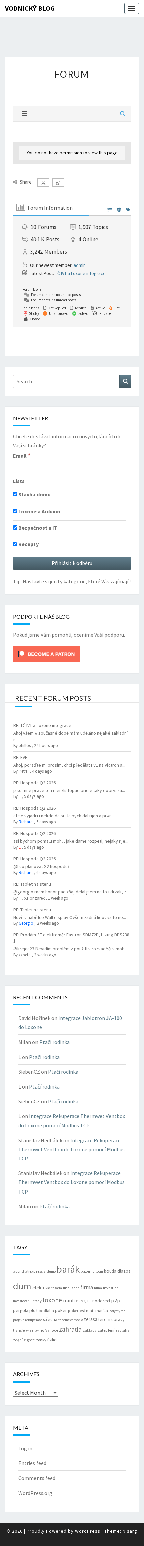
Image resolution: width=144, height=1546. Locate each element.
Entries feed (32, 1463)
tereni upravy (111, 1319)
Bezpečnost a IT (37, 527)
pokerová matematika (88, 1310)
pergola (20, 1310)
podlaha (46, 1310)
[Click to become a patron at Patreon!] (46, 653)
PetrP (24, 771)
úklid (52, 1340)
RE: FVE (20, 757)
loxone (52, 1300)
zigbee (29, 1339)
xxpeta (25, 955)
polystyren (117, 1311)
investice (110, 1288)
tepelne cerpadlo (70, 1320)
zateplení (106, 1330)
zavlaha (122, 1330)
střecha (50, 1319)
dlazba (124, 1271)
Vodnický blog (30, 8)
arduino (50, 1271)
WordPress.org (35, 1493)
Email (22, 455)
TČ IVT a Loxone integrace (80, 273)
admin (80, 265)
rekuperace (33, 1320)
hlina (98, 1288)
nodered (101, 1301)
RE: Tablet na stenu (32, 884)
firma (86, 1287)
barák (68, 1269)
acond (18, 1271)
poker (61, 1310)
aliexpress (34, 1271)
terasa (90, 1319)
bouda (110, 1271)
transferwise (23, 1330)
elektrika (41, 1288)
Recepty (28, 544)
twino (39, 1330)
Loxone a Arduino (38, 511)
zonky (41, 1339)
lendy (37, 1300)
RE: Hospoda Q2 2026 (34, 783)
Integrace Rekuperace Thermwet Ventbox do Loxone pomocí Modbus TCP (71, 1149)
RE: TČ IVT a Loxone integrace (42, 725)
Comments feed (36, 1478)
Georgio (26, 923)
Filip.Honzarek (32, 898)
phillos (25, 745)
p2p (115, 1300)
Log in (25, 1448)
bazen (86, 1271)
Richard (26, 822)
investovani (22, 1301)
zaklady (90, 1330)
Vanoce (51, 1330)
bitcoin (97, 1271)
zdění (18, 1340)
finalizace (71, 1288)
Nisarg (130, 1531)
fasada (56, 1288)
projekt (18, 1320)
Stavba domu (34, 494)
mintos (71, 1300)
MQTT (86, 1300)
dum (22, 1286)
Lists (19, 481)
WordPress (87, 1531)
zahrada (70, 1329)
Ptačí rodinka (54, 1041)
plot (33, 1310)
